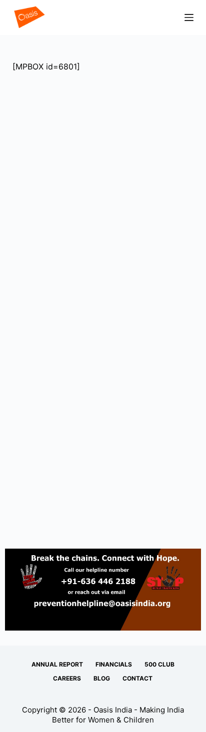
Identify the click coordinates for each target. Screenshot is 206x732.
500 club (159, 664)
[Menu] (189, 17)
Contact (137, 678)
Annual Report (57, 664)
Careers (67, 678)
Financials (114, 664)
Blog (102, 678)
